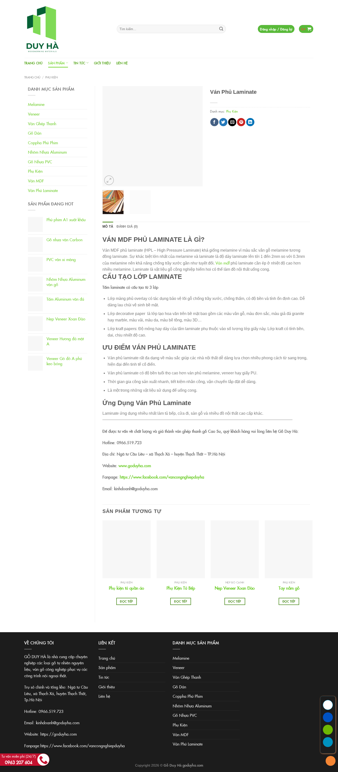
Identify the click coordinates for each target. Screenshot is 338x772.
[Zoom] (109, 180)
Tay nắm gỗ (289, 588)
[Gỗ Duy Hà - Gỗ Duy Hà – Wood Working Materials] (66, 29)
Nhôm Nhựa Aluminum (47, 152)
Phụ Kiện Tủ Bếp (181, 588)
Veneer (34, 114)
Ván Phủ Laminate (43, 190)
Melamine (36, 104)
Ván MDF (36, 180)
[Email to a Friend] (232, 122)
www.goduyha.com (135, 465)
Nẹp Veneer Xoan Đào (235, 588)
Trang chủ (33, 63)
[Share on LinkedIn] (250, 122)
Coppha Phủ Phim (43, 142)
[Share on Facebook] (214, 122)
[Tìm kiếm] (221, 29)
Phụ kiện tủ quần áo (126, 588)
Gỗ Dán (34, 133)
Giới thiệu (102, 63)
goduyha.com (193, 765)
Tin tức (79, 63)
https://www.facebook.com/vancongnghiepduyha (162, 477)
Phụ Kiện (51, 77)
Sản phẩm (56, 63)
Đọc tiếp (126, 601)
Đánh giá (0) (127, 226)
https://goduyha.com (58, 734)
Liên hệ (122, 63)
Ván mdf (223, 262)
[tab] (107, 227)
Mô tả (107, 226)
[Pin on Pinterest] (241, 122)
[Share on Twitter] (223, 122)
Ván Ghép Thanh (42, 123)
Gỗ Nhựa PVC (40, 161)
